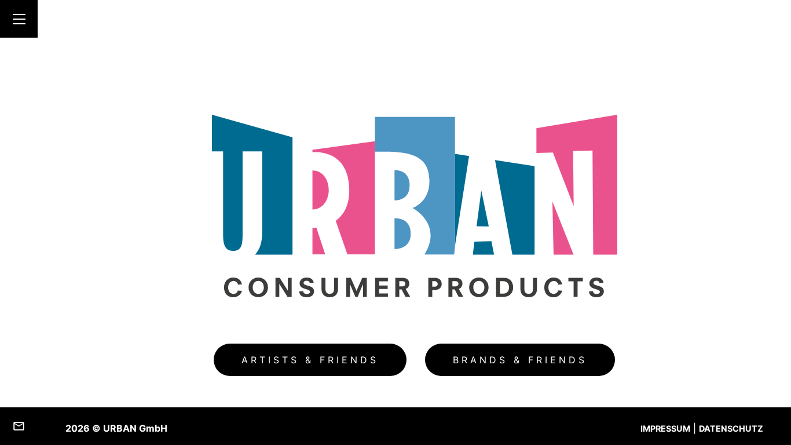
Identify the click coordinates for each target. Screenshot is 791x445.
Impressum (665, 428)
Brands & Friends (520, 360)
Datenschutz (731, 428)
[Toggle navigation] (19, 19)
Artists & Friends (310, 360)
